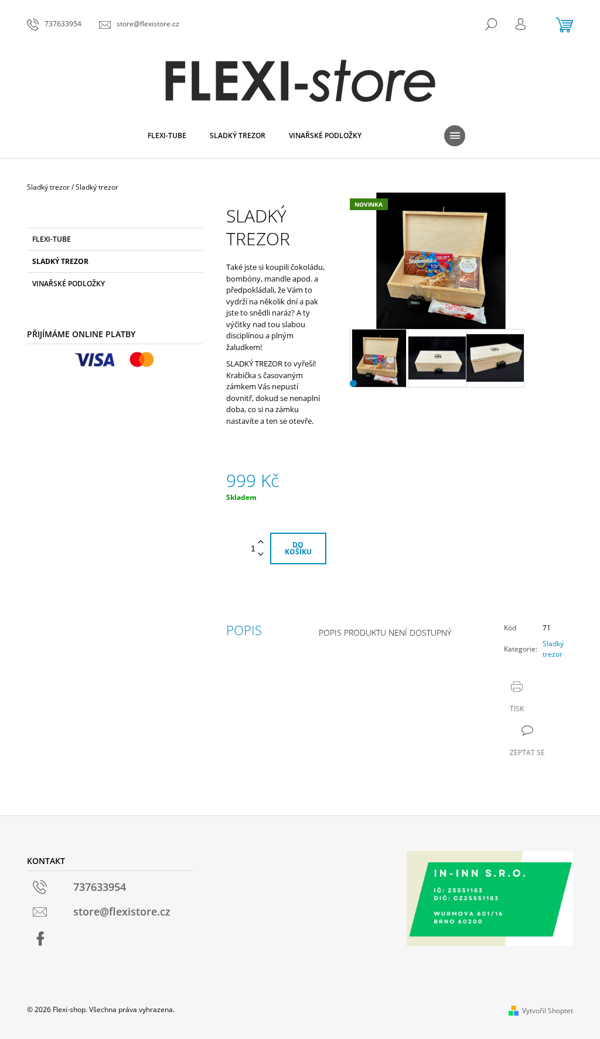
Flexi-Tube (51, 239)
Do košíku (298, 548)
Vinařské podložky (68, 284)
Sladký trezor (60, 261)
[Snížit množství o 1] (261, 554)
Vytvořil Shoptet (547, 1011)
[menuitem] (167, 135)
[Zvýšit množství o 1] (261, 542)
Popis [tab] (244, 630)
